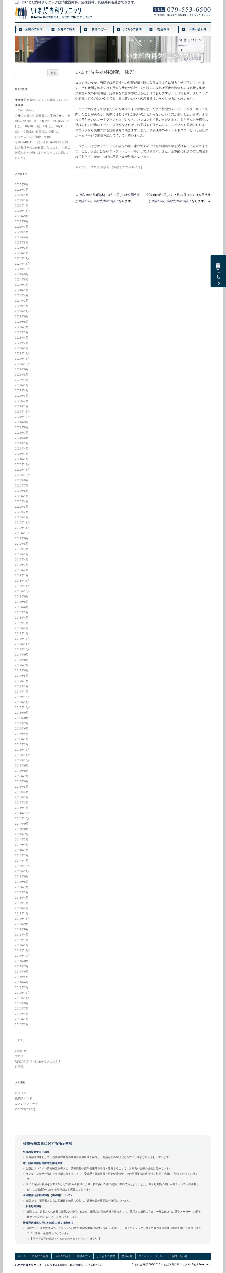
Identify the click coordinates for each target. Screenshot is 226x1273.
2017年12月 (22, 639)
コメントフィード (26, 1103)
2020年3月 (21, 506)
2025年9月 (21, 216)
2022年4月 (21, 390)
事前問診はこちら (218, 271)
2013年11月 (22, 871)
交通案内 (127, 1256)
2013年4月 (21, 897)
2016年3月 (21, 739)
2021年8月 (21, 427)
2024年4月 (21, 295)
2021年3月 (21, 454)
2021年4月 (21, 448)
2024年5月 (21, 290)
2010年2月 (21, 1024)
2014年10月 (22, 818)
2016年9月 (21, 713)
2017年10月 (22, 649)
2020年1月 (21, 517)
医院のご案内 (40, 1256)
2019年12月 (22, 522)
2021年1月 (21, 459)
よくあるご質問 (106, 1256)
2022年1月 (21, 406)
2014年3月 (21, 850)
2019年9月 (21, 538)
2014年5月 (21, 839)
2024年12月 (22, 258)
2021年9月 (21, 422)
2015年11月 (22, 755)
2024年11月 (22, 263)
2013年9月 (21, 876)
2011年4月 (21, 982)
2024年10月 (22, 269)
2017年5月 (21, 676)
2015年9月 (21, 765)
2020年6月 (21, 491)
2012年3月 (21, 940)
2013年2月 (21, 908)
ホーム (22, 1256)
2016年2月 (21, 744)
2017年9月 (21, 654)
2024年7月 (21, 285)
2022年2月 (21, 401)
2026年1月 (21, 205)
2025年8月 (21, 221)
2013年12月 (22, 866)
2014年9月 (21, 823)
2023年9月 (21, 316)
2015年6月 (21, 781)
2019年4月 (21, 559)
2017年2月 (21, 686)
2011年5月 (21, 977)
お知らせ (20, 1051)
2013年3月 (21, 903)
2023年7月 (21, 327)
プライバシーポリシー (152, 1256)
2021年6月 (21, 438)
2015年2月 (21, 802)
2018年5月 (21, 612)
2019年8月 (21, 543)
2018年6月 (21, 607)
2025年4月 (21, 237)
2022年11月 (22, 359)
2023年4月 (21, 337)
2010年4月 (21, 1014)
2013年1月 (21, 913)
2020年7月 (21, 485)
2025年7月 (21, 226)
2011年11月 (22, 950)
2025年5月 (21, 232)
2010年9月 (21, 1003)
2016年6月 (21, 728)
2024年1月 (21, 306)
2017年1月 (21, 691)
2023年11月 (22, 311)
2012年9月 (21, 924)
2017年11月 (22, 644)
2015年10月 (22, 760)
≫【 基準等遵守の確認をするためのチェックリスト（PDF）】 (64, 1238)
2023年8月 (21, 322)
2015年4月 (21, 792)
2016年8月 (21, 718)
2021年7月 (21, 433)
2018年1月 (21, 633)
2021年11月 (22, 411)
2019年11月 (22, 528)
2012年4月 (21, 934)
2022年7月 (21, 380)
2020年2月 (21, 512)
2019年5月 (21, 554)
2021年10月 (22, 417)
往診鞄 (105, 167)
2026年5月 (21, 195)
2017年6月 (21, 670)
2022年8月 (21, 374)
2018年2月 (21, 628)
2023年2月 (21, 343)
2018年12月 (22, 580)
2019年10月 (22, 533)
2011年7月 (21, 966)
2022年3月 (21, 396)
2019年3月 (21, 565)
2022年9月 (21, 369)
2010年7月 (21, 1008)
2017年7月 (21, 665)
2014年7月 (21, 834)
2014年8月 (21, 829)
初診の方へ (83, 1256)
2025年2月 (21, 248)
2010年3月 (21, 1019)
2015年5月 (21, 786)
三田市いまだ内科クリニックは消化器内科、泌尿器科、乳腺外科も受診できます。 (76, 2)
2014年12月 (22, 813)
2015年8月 (21, 771)
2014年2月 (21, 855)
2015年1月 (21, 808)
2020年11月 (22, 470)
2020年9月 (21, 480)
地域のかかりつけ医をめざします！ (38, 1061)
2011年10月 (22, 956)
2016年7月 (21, 723)
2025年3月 (21, 242)
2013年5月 (21, 892)
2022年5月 (21, 385)
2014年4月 (21, 845)
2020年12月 (22, 464)
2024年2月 (21, 300)
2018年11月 (22, 586)
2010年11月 (22, 998)
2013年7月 (21, 887)
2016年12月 (22, 697)
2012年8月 (21, 929)
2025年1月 (21, 253)
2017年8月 (21, 660)
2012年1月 (21, 945)
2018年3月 (21, 623)
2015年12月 (22, 750)
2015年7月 (21, 776)
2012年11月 (22, 919)
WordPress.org (25, 1109)
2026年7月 (21, 190)
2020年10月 (22, 475)
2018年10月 (22, 591)
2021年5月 (21, 443)
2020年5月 (21, 496)
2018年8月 (21, 602)
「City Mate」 (25, 110)
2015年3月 (21, 797)
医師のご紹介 (63, 1256)
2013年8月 (21, 882)
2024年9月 (21, 274)
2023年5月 (21, 332)
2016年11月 (22, 702)
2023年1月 (21, 348)
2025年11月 (22, 211)
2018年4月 (21, 617)
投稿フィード (23, 1098)
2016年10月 (22, 707)
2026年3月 (21, 200)
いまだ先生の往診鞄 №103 (33, 137)
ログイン (20, 1093)
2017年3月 (21, 681)
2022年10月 (22, 364)
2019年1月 (21, 575)
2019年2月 (21, 570)
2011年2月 (21, 987)
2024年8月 (21, 279)
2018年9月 (21, 596)
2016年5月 (21, 734)
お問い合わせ (179, 1256)
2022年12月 (22, 353)
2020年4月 (21, 501)
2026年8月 (21, 184)
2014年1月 (21, 860)
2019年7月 (21, 549)
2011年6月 (21, 971)
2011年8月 (21, 961)
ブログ (95, 167)
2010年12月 (22, 993)
